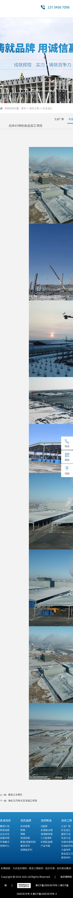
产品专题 (45, 845)
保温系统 (25, 838)
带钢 (22, 830)
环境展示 (5, 841)
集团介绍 (5, 826)
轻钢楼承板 (47, 834)
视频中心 (5, 845)
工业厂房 (59, 119)
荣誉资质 (5, 830)
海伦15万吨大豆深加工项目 (22, 800)
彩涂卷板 (25, 826)
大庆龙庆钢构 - (21, 868)
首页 (23, 108)
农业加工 (47, 108)
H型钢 (44, 826)
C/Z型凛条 (46, 838)
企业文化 (5, 834)
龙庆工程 (34, 108)
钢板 (22, 834)
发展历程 (5, 838)
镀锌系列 (25, 845)
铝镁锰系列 (26, 849)
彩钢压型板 (47, 841)
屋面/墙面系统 (27, 841)
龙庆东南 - (51, 868)
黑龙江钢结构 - (37, 868)
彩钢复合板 (47, 830)
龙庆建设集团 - (64, 868)
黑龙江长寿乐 (15, 794)
